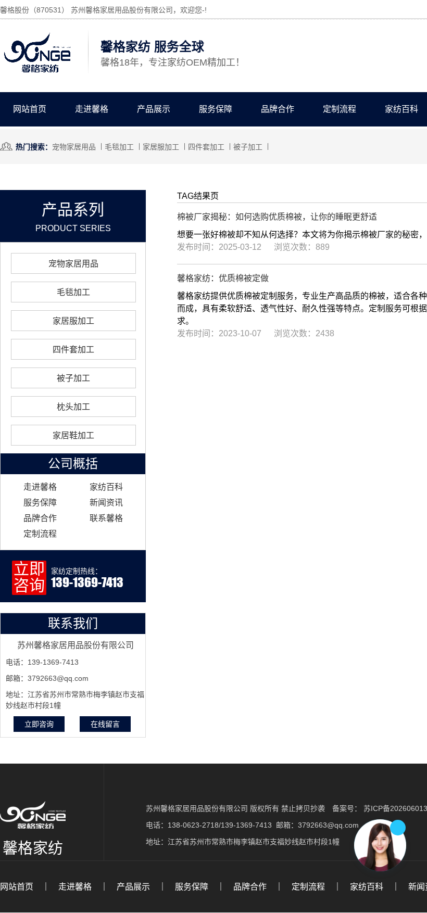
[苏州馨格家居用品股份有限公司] (37, 73)
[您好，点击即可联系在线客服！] (380, 845)
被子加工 (247, 147)
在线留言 (105, 724)
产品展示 (153, 109)
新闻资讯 (106, 502)
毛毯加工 (119, 147)
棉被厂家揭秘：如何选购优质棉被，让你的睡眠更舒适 (277, 216)
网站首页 (29, 109)
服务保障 (215, 109)
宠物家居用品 (74, 147)
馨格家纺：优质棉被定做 (223, 278)
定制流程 (339, 109)
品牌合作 (277, 109)
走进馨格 (91, 109)
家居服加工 (161, 147)
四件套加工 (206, 147)
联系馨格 (106, 518)
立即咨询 (39, 724)
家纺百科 (106, 487)
